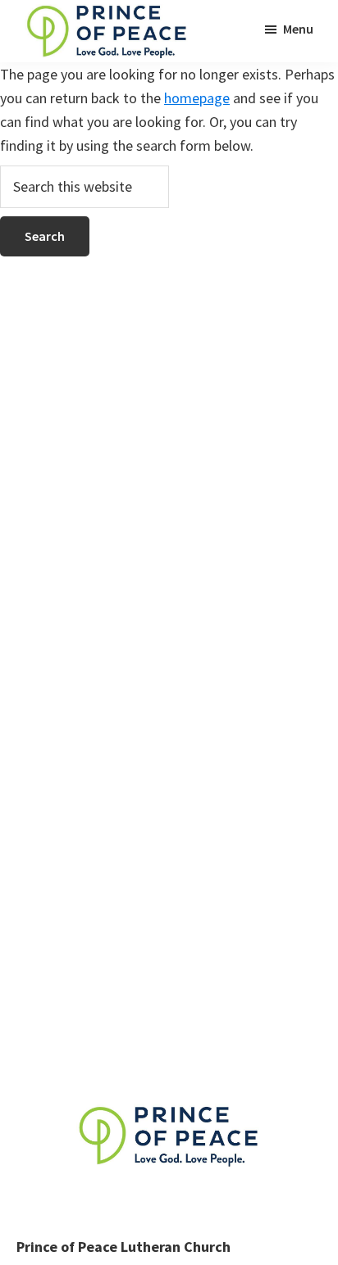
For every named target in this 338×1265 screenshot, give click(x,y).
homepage (197, 97)
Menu (298, 28)
